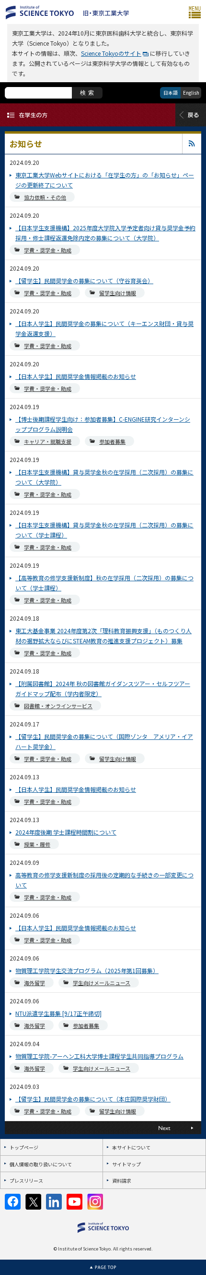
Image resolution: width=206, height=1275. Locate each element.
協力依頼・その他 (45, 197)
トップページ (24, 1147)
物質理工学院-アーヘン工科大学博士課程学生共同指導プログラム (99, 1056)
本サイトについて (131, 1147)
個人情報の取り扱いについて (41, 1164)
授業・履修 (37, 844)
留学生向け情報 (117, 293)
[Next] (152, 1127)
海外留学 (34, 983)
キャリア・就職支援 (47, 441)
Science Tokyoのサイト (111, 53)
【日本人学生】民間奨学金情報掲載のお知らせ (75, 376)
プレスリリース (26, 1180)
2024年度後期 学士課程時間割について (65, 832)
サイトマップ (126, 1164)
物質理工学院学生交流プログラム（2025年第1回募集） (87, 970)
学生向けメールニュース (101, 983)
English (191, 92)
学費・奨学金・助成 (47, 250)
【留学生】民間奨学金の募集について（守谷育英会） (84, 280)
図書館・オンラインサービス (58, 706)
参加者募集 (112, 441)
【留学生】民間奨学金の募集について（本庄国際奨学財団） (93, 1099)
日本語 (170, 92)
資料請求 (121, 1180)
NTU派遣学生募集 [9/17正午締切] (58, 1013)
